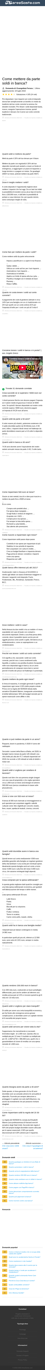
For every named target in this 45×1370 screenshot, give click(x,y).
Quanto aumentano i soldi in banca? (21, 1167)
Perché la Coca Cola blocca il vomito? (22, 1280)
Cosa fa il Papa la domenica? (19, 1289)
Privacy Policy (22, 1360)
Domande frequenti (23, 1351)
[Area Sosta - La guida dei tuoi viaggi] (22, 5)
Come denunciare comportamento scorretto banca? (24, 1192)
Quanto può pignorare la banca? (20, 1196)
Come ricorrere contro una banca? (21, 1201)
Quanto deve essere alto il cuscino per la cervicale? (23, 1266)
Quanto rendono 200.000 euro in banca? (23, 1175)
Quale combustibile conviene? (19, 1285)
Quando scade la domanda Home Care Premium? (22, 1276)
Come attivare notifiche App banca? (21, 1183)
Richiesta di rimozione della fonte (13, 117)
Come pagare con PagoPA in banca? (21, 1187)
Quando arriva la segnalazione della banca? (24, 1171)
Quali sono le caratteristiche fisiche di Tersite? (24, 1257)
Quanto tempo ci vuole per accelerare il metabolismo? (22, 1271)
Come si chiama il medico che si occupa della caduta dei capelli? (24, 1252)
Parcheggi (22, 1329)
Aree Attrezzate (22, 1338)
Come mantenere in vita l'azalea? (20, 1261)
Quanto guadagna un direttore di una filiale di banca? (24, 1162)
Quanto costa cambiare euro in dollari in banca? (25, 1179)
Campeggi (22, 1334)
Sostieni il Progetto (22, 1355)
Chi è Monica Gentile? (16, 1293)
